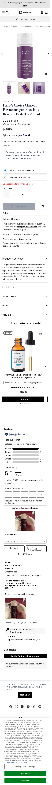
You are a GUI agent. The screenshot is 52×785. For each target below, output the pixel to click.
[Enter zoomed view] (45, 73)
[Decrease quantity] (6, 194)
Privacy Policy (9, 762)
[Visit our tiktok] (34, 706)
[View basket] (46, 12)
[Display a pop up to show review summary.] (34, 387)
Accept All (25, 780)
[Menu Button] (2, 12)
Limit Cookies (25, 774)
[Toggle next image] (48, 54)
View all (44, 141)
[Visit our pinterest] (40, 706)
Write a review (9, 124)
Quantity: (8, 189)
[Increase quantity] (22, 194)
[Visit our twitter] (16, 706)
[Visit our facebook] (11, 706)
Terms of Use (22, 762)
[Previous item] (4, 367)
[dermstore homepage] (25, 12)
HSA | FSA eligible (14, 135)
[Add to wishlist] (42, 206)
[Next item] (46, 367)
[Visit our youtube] (28, 706)
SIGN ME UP (25, 695)
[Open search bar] (7, 12)
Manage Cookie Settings (25, 767)
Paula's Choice (26, 26)
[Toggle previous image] (2, 54)
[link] (42, 12)
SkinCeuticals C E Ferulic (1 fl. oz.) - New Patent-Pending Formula (23, 376)
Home (5, 26)
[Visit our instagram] (22, 706)
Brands (14, 26)
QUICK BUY (23, 399)
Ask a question (24, 124)
